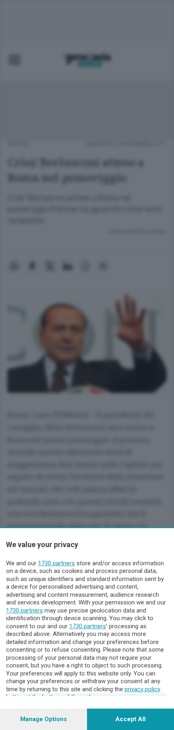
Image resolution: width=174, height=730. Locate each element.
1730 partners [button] (56, 563)
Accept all (130, 719)
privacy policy (142, 689)
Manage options (43, 719)
